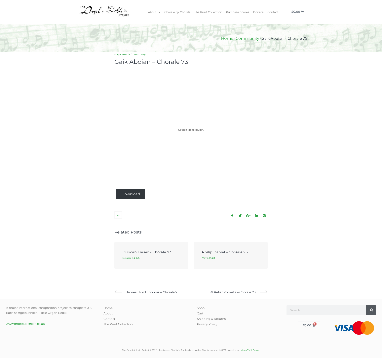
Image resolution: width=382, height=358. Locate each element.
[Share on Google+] (248, 215)
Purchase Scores (237, 12)
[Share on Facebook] (232, 215)
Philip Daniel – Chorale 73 (225, 252)
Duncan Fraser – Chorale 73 (146, 252)
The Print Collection (208, 12)
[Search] (371, 310)
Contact (273, 12)
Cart (200, 313)
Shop (201, 308)
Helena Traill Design (250, 350)
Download (131, 194)
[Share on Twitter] (240, 215)
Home (227, 38)
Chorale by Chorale (177, 12)
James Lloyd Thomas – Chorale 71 (152, 292)
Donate (258, 12)
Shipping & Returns (211, 319)
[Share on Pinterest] (264, 215)
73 (118, 214)
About (152, 12)
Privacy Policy (207, 324)
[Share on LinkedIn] (256, 215)
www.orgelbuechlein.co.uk (25, 324)
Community (247, 38)
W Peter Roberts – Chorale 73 (233, 292)
